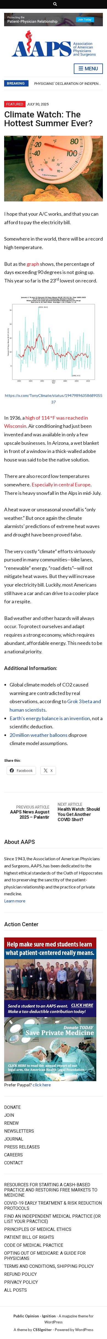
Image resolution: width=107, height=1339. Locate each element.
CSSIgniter (42, 1330)
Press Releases (22, 1147)
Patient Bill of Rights (29, 1237)
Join (9, 1115)
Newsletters (19, 1131)
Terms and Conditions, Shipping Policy (49, 1266)
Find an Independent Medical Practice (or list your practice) (52, 1219)
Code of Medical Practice (33, 1245)
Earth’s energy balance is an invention (50, 718)
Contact (13, 1162)
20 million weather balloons (38, 735)
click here (42, 1084)
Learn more (14, 900)
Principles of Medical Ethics (37, 1229)
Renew (11, 1123)
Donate (12, 1107)
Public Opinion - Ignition (34, 1316)
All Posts (15, 1290)
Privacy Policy (21, 1282)
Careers (13, 1155)
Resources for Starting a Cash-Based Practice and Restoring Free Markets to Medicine (50, 1190)
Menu (91, 68)
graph (33, 264)
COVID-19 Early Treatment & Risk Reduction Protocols (53, 1206)
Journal (13, 1139)
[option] (68, 84)
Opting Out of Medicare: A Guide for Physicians (45, 1256)
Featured (14, 104)
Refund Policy (20, 1274)
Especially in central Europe (61, 484)
